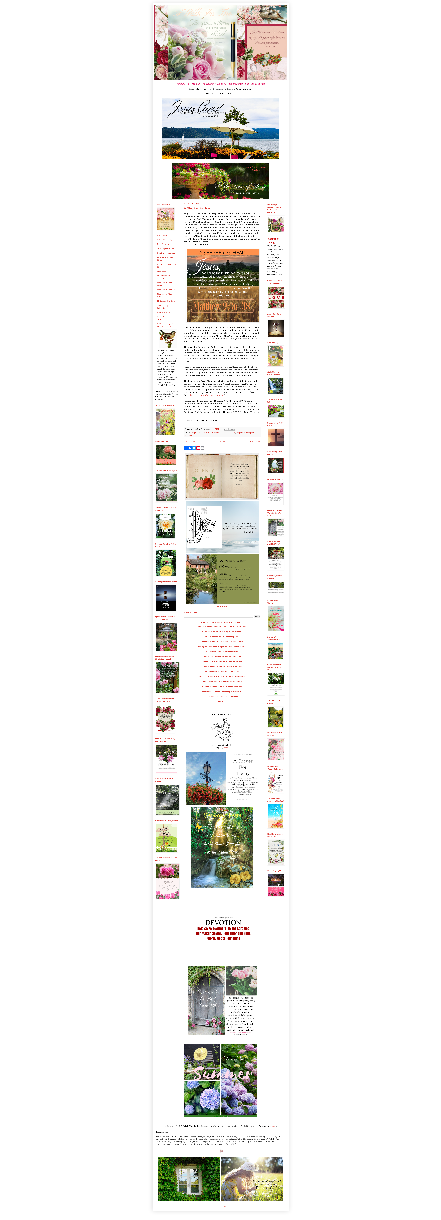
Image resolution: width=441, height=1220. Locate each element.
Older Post (255, 441)
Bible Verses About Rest (207, 676)
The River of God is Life (229, 671)
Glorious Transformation (212, 642)
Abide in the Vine (212, 671)
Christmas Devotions (214, 696)
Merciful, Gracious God (211, 632)
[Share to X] (229, 429)
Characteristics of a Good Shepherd (206, 395)
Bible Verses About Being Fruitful (231, 676)
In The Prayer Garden (238, 627)
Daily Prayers (163, 244)
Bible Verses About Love (212, 681)
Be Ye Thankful (235, 632)
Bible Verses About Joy (232, 686)
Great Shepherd (248, 433)
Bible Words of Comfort (211, 692)
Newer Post (189, 441)
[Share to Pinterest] (234, 429)
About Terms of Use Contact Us (228, 622)
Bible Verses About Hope (232, 681)
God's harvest (206, 433)
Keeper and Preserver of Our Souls (232, 647)
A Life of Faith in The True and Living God (221, 637)
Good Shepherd (229, 433)
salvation (188, 435)
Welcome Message (165, 240)
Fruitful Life (162, 271)
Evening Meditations (221, 627)
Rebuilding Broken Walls (231, 692)
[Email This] (225, 429)
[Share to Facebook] (232, 429)
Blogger (272, 1126)
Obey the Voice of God (212, 656)
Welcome (210, 622)
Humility (225, 632)
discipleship (195, 433)
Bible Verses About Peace (212, 686)
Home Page (162, 235)
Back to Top (220, 1206)
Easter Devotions (231, 696)
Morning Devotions (204, 627)
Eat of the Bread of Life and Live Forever (222, 651)
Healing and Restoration (207, 647)
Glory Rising (222, 701)
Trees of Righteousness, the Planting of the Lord (222, 666)
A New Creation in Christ (233, 642)
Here (226, 747)
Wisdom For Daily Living (231, 656)
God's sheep (217, 433)
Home (222, 441)
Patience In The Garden (232, 661)
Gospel (239, 433)
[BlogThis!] (227, 429)
